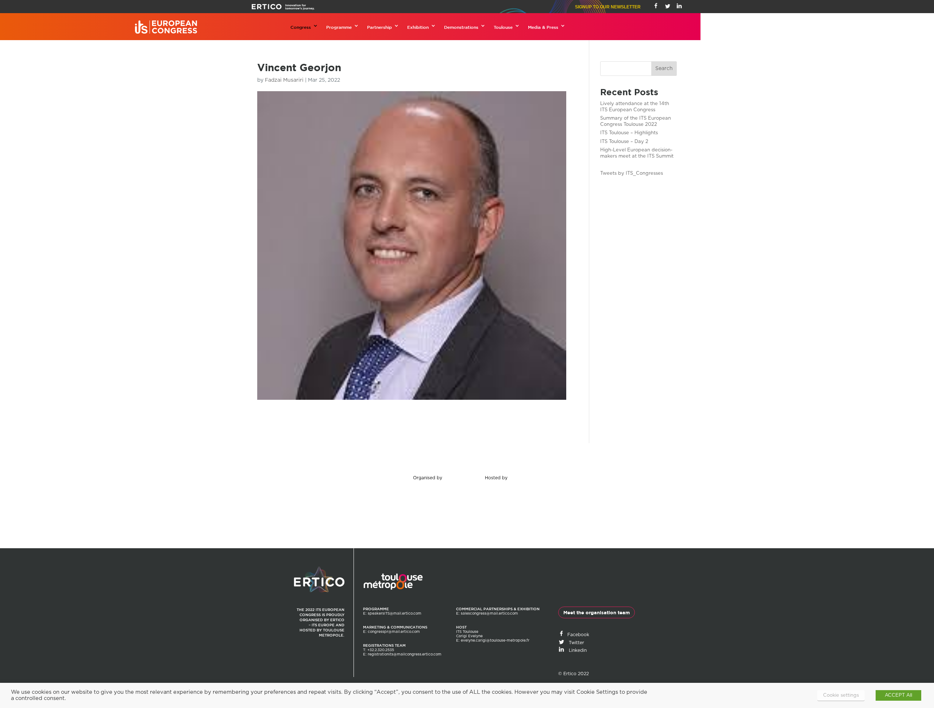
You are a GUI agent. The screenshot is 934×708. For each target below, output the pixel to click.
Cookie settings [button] (841, 695)
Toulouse (503, 27)
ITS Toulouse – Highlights (629, 133)
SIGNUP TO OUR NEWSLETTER (608, 6)
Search (664, 68)
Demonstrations (461, 27)
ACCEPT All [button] (898, 695)
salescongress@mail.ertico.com (489, 613)
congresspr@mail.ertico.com (394, 632)
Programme (339, 27)
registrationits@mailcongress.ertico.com (404, 654)
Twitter (574, 643)
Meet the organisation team (596, 612)
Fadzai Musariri (284, 80)
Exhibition (418, 27)
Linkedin (575, 650)
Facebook (576, 634)
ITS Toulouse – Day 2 (624, 141)
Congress (300, 27)
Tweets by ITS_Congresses (631, 173)
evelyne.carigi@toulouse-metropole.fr (495, 640)
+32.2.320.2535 (380, 650)
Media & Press (543, 27)
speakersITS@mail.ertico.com (394, 613)
